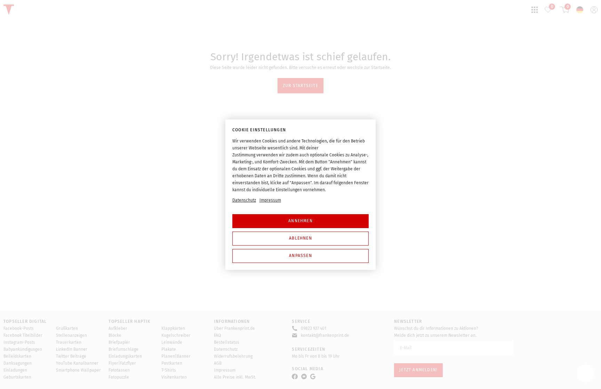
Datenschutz (244, 200)
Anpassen (300, 255)
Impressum (270, 200)
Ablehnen (300, 238)
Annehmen (300, 220)
